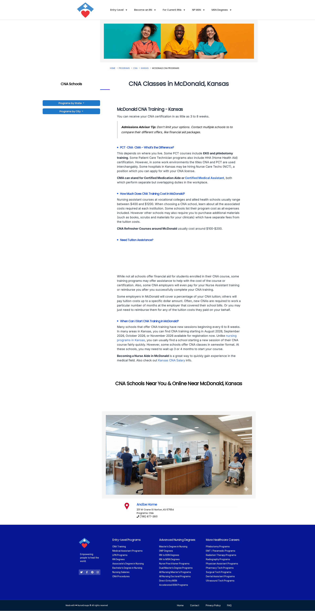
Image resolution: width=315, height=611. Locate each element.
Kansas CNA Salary (171, 360)
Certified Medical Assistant (204, 178)
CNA (135, 68)
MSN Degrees (220, 9)
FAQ (229, 605)
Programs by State (70, 103)
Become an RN (143, 9)
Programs (124, 68)
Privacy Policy (213, 605)
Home (112, 68)
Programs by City (70, 111)
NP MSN (196, 9)
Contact (194, 605)
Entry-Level (117, 9)
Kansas (145, 68)
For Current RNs (172, 9)
